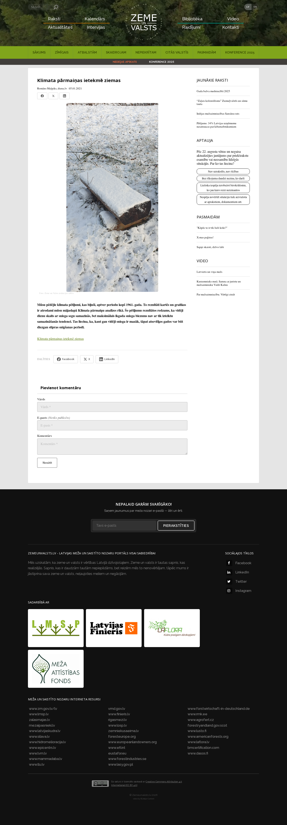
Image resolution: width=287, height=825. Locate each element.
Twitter (241, 582)
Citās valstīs (176, 52)
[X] (53, 96)
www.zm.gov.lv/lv (43, 709)
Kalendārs (95, 18)
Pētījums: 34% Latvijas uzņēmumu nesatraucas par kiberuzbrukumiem (216, 124)
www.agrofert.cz (201, 720)
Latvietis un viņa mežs (209, 272)
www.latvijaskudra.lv (45, 731)
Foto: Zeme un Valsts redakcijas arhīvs (56, 293)
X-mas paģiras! (205, 237)
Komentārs (44, 435)
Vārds (41, 399)
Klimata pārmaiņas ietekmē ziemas (60, 338)
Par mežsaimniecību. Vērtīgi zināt (216, 294)
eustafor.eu (117, 753)
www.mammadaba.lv (45, 759)
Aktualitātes (60, 27)
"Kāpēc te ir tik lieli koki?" (212, 228)
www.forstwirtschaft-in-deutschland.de (219, 709)
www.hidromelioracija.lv (47, 742)
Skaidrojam (116, 52)
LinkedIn (242, 572)
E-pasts (53, 417)
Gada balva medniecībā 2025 (213, 91)
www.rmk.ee (197, 714)
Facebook (243, 563)
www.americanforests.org (208, 737)
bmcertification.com (203, 748)
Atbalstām (87, 52)
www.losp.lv (117, 725)
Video (233, 18)
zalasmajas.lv (39, 720)
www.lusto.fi (197, 731)
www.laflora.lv (198, 742)
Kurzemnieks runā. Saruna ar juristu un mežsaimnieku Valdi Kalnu (219, 283)
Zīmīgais (61, 52)
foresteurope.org (122, 737)
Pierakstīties (176, 526)
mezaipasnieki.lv (42, 725)
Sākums (39, 52)
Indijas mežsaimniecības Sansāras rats (218, 113)
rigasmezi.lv (117, 720)
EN (255, 6)
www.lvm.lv (38, 753)
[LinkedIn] (64, 96)
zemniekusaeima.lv (123, 731)
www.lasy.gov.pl (120, 764)
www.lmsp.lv (39, 714)
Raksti (54, 18)
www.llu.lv (37, 764)
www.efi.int (116, 748)
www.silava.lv (39, 737)
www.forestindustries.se (127, 759)
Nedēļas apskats (125, 62)
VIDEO (202, 260)
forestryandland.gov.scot (207, 725)
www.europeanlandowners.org (132, 742)
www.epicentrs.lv (42, 748)
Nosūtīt (47, 462)
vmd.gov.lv (116, 709)
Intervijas (96, 27)
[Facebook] (42, 96)
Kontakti (230, 27)
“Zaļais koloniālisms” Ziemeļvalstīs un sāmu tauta (222, 102)
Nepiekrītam (146, 52)
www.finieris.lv (119, 714)
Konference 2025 (239, 52)
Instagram (243, 591)
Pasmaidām (206, 52)
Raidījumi (191, 27)
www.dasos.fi (198, 753)
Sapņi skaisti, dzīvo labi (210, 247)
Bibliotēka (192, 18)
